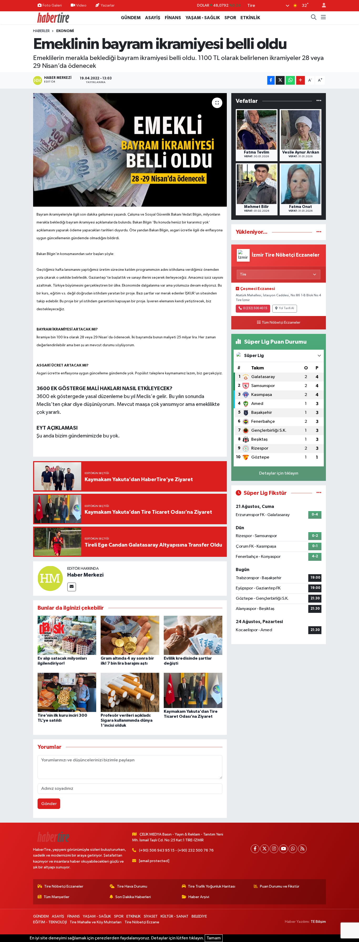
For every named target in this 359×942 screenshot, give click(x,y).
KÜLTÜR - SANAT (174, 916)
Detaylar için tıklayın (278, 473)
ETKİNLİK (250, 18)
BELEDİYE (199, 916)
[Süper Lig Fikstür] (318, 493)
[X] (264, 848)
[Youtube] (283, 848)
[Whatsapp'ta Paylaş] (290, 80)
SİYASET (151, 916)
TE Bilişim (318, 922)
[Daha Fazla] (300, 80)
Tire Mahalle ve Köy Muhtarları (95, 922)
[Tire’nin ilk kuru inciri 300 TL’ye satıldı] (67, 692)
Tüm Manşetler (56, 897)
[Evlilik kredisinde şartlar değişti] (193, 635)
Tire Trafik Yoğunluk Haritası (211, 886)
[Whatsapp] (293, 848)
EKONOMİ (65, 31)
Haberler (41, 31)
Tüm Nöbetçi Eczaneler (281, 322)
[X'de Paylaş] (280, 80)
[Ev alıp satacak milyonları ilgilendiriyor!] (67, 635)
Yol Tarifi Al (286, 308)
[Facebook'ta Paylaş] (271, 80)
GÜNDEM (131, 18)
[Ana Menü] (323, 17)
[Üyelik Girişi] (321, 5)
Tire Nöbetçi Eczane (142, 922)
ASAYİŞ (152, 18)
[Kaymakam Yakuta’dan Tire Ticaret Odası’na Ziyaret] (193, 690)
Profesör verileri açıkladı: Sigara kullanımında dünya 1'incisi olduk (126, 720)
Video (81, 5)
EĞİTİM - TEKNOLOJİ (50, 922)
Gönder (49, 804)
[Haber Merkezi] (50, 578)
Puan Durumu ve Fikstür (279, 886)
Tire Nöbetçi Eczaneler (63, 886)
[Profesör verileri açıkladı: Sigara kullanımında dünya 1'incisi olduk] (130, 692)
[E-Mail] (71, 587)
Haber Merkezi (85, 575)
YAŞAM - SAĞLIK (203, 18)
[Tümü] (318, 101)
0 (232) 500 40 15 (255, 308)
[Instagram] (274, 848)
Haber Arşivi (198, 897)
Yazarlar (108, 5)
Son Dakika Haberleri (133, 897)
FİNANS (173, 18)
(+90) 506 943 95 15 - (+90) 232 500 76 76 (176, 850)
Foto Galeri (52, 5)
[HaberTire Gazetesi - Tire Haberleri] (53, 17)
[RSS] (302, 848)
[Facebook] (255, 848)
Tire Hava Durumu (132, 886)
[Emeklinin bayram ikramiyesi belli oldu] (130, 150)
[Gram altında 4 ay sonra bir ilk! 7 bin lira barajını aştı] (130, 635)
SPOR (230, 18)
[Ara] (314, 17)
